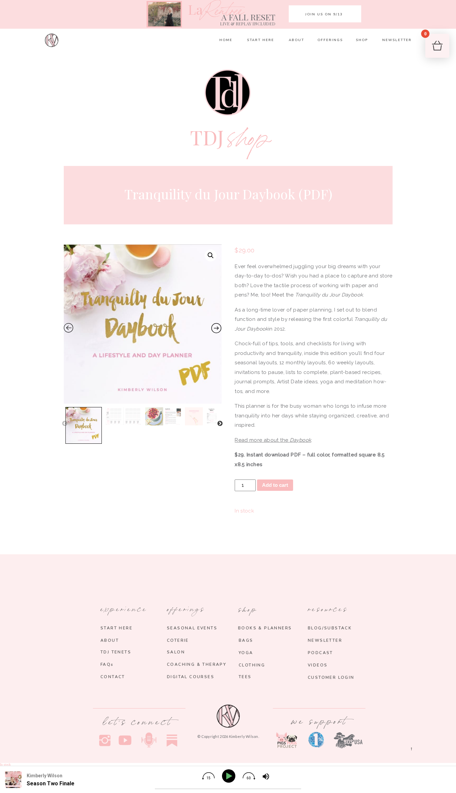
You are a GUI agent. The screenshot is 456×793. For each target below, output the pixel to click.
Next (220, 423)
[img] (208, 776)
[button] (211, 255)
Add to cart (275, 485)
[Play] (229, 776)
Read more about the (273, 440)
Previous (64, 423)
